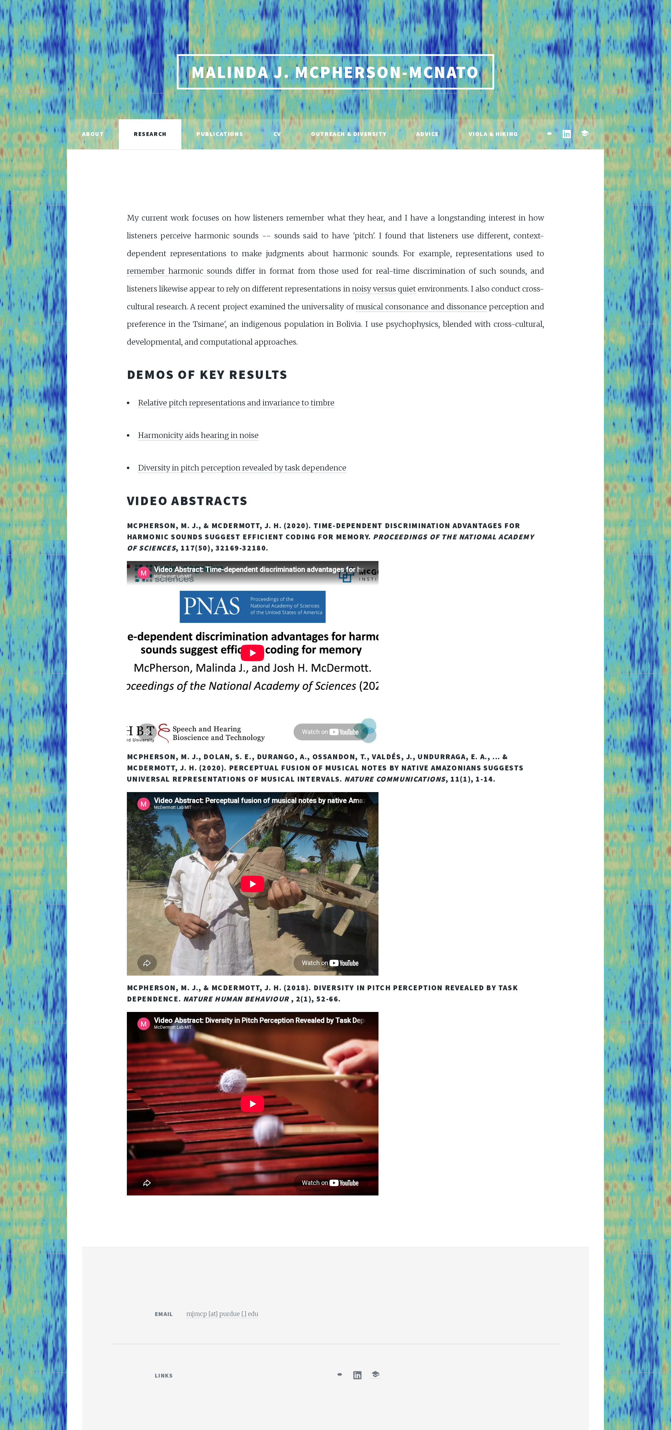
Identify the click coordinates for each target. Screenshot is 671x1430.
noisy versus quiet (384, 289)
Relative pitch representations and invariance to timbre (236, 403)
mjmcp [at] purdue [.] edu (222, 1314)
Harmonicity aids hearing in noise (198, 435)
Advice (427, 134)
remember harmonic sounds (179, 271)
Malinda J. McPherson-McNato (335, 72)
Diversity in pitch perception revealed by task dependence (242, 468)
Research (150, 134)
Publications (219, 134)
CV (277, 134)
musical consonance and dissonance (421, 306)
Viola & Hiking (493, 134)
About (93, 134)
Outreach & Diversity (349, 134)
